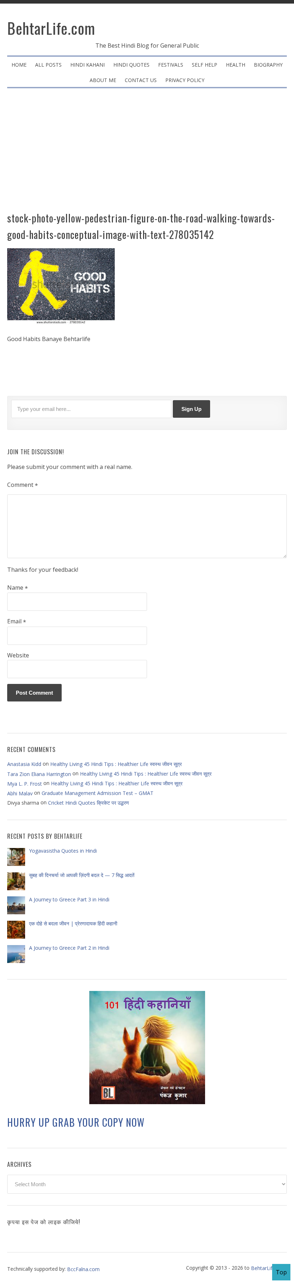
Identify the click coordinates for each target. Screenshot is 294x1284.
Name (17, 588)
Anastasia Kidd (24, 764)
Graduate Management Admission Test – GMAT (97, 793)
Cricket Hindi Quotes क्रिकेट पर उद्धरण (88, 802)
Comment (22, 485)
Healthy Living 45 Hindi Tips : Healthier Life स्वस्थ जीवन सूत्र (116, 764)
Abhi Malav (20, 793)
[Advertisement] (147, 152)
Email (16, 621)
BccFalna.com (83, 1268)
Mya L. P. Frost (24, 783)
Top (281, 1272)
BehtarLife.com (51, 28)
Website (18, 655)
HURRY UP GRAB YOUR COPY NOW (75, 1122)
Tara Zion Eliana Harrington (39, 773)
